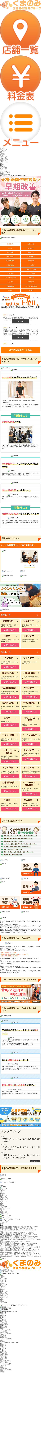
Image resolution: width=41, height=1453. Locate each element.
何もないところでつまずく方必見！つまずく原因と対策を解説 (21, 1148)
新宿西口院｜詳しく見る (20, 350)
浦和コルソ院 (10, 256)
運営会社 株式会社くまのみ (7, 1304)
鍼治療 (1, 155)
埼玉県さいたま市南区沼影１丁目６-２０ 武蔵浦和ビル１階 (19, 1236)
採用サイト (3, 1282)
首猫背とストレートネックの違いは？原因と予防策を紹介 (21, 1140)
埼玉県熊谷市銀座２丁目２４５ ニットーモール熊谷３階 (20, 1247)
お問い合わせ (3, 171)
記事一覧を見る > (35, 1161)
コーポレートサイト (5, 172)
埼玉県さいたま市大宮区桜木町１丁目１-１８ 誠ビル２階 (17, 1238)
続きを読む (20, 321)
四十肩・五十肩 (4, 159)
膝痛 (1, 165)
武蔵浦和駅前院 (10, 260)
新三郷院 (28, 800)
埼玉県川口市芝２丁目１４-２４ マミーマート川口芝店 (17, 1233)
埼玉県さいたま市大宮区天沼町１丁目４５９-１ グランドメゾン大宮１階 (20, 1239)
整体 (1, 152)
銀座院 (10, 248)
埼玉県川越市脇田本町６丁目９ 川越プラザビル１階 (16, 1248)
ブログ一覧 (3, 1280)
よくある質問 (3, 168)
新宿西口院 (10, 244)
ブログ (1, 170)
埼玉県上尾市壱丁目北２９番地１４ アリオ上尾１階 (16, 1244)
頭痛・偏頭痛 (3, 167)
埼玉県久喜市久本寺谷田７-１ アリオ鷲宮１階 (15, 1241)
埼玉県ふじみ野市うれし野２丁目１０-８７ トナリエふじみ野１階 (19, 1249)
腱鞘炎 (1, 164)
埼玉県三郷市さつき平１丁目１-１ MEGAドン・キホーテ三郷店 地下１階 (20, 1256)
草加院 (10, 290)
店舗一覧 (2, 1209)
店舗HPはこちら (10, 630)
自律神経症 (3, 166)
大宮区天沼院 (10, 265)
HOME (1, 1185)
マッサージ (3, 150)
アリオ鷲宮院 (29, 703)
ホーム (1, 148)
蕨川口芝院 (28, 658)
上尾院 (10, 269)
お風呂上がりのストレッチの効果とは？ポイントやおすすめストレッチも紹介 (21, 1156)
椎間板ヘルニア (4, 162)
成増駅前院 (28, 636)
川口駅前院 (10, 252)
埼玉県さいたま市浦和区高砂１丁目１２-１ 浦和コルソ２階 (18, 1234)
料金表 (1, 1210)
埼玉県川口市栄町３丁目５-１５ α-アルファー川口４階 (16, 1232)
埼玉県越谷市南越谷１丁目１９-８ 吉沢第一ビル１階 (17, 1252)
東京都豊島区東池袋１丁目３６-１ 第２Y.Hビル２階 (16, 1227)
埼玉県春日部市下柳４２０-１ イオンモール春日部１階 (19, 1253)
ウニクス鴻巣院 (29, 735)
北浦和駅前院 (29, 673)
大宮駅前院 (28, 688)
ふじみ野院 (10, 281)
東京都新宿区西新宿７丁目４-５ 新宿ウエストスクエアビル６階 (19, 1226)
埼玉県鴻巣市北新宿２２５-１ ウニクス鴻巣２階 (16, 1246)
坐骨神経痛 (3, 160)
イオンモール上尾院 (29, 719)
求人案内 (2, 173)
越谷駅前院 (28, 767)
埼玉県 (1, 1224)
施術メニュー (3, 1188)
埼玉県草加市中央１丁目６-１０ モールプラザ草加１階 (15, 1255)
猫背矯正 (2, 154)
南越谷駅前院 (10, 286)
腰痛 (1, 163)
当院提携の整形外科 (5, 174)
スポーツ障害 (3, 158)
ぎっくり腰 (3, 157)
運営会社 (2, 1283)
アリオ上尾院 (10, 273)
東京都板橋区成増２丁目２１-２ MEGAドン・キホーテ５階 (18, 1230)
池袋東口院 (28, 621)
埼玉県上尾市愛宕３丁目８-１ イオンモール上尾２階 (18, 1243)
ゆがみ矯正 (3, 151)
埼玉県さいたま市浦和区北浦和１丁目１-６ (14, 1235)
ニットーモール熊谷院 (10, 277)
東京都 (1, 1223)
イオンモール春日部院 (29, 783)
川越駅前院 (28, 750)
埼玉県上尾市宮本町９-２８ (8, 1242)
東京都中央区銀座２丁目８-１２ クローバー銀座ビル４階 (16, 1228)
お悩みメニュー (4, 1195)
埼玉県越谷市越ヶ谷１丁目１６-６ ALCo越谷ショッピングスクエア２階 (20, 1251)
